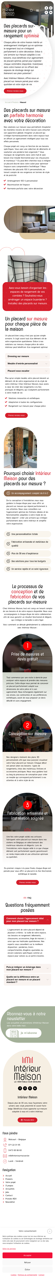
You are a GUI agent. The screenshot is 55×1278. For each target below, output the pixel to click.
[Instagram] (50, 8)
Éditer (27, 1269)
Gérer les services (9, 1249)
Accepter (27, 1255)
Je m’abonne (29, 1033)
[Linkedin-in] (50, 12)
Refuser (27, 1262)
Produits (15, 102)
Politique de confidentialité (27, 1275)
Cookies (13, 1275)
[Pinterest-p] (46, 12)
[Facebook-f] (46, 8)
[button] (49, 1231)
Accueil (8, 102)
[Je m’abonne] (14, 1034)
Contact (41, 1275)
